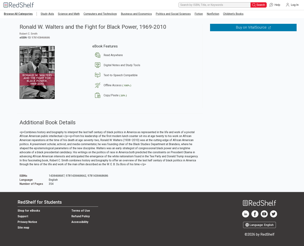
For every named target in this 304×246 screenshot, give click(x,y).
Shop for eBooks (29, 210)
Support (23, 216)
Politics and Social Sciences (173, 14)
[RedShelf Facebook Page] (254, 216)
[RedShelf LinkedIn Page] (245, 216)
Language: (261, 225)
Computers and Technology (100, 14)
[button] (107, 55)
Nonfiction (213, 14)
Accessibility (79, 222)
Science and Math (69, 14)
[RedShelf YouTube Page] (264, 216)
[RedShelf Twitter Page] (273, 216)
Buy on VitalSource (251, 27)
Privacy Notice (27, 222)
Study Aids (47, 14)
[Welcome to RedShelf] (19, 5)
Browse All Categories (18, 14)
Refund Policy (80, 216)
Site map (23, 227)
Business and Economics (136, 14)
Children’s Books (233, 14)
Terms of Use (80, 210)
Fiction (199, 14)
